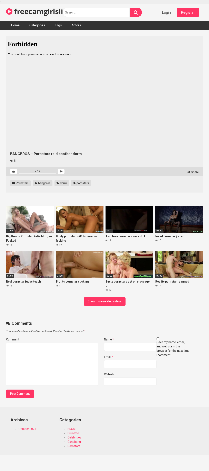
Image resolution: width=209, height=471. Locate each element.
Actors (76, 25)
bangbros (44, 183)
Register (188, 12)
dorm (63, 183)
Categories (37, 25)
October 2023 (27, 428)
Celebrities (74, 437)
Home (15, 25)
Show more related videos (104, 301)
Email (108, 356)
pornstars (82, 183)
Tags (58, 25)
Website (109, 374)
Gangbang (74, 441)
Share (194, 172)
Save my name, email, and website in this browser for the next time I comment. (173, 348)
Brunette (73, 433)
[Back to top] (195, 459)
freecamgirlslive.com (50, 11)
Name (109, 339)
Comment (12, 339)
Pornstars (22, 183)
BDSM (72, 428)
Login (166, 12)
